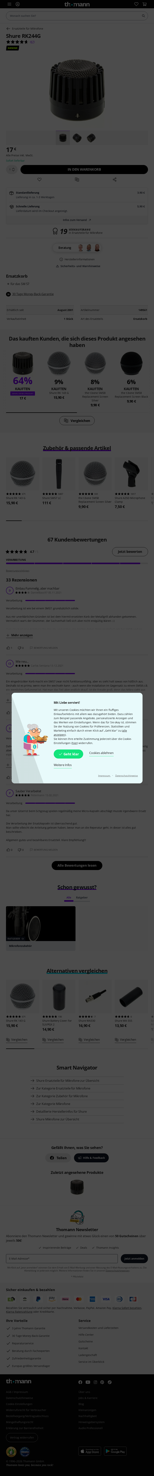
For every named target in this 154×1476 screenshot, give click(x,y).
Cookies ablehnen (101, 753)
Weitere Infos (63, 765)
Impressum (104, 775)
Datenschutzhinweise (126, 775)
